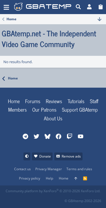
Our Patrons (44, 109)
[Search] (78, 7)
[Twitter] (47, 199)
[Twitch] (35, 199)
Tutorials (76, 101)
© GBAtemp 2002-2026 (82, 200)
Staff (94, 101)
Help (49, 178)
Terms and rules (79, 169)
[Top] (75, 178)
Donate (45, 156)
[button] (6, 7)
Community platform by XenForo (53, 191)
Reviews (54, 101)
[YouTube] (60, 199)
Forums (32, 101)
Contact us (22, 169)
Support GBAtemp (80, 109)
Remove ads (71, 156)
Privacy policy (29, 178)
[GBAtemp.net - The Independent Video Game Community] (43, 7)
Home (14, 101)
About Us (53, 118)
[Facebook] (10, 199)
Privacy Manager (48, 169)
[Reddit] (22, 199)
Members (17, 109)
